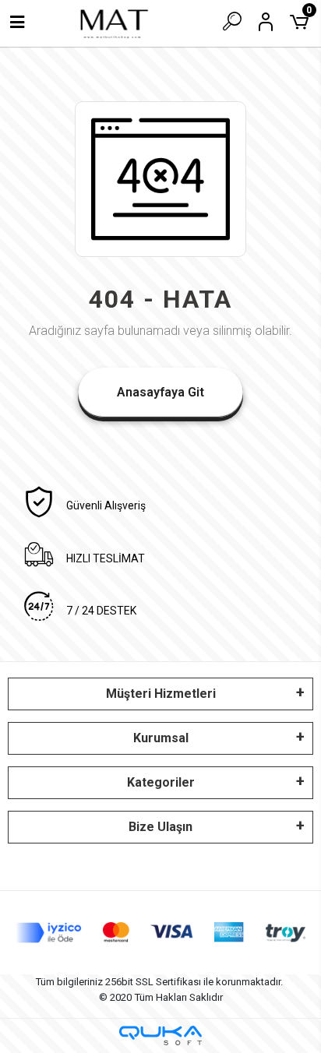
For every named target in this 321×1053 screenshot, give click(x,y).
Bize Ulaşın (160, 826)
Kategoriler (161, 782)
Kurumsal (161, 738)
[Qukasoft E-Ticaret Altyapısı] (160, 1035)
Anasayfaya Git (160, 392)
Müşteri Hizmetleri (161, 693)
